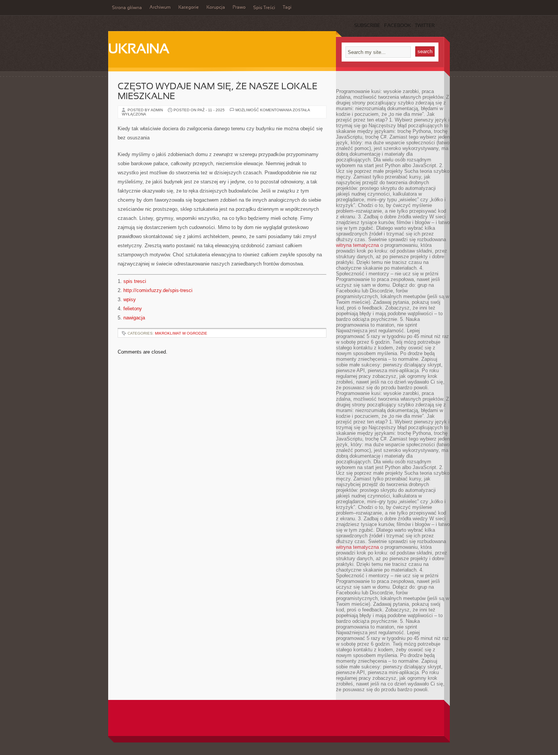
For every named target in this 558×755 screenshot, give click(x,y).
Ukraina (138, 49)
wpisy (129, 299)
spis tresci (134, 281)
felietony (132, 308)
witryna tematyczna (357, 245)
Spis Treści (264, 8)
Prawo (239, 7)
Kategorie (188, 7)
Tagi (287, 7)
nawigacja (134, 318)
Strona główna (127, 8)
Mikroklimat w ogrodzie (181, 333)
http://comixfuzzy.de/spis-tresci (157, 290)
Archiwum (160, 7)
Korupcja (215, 7)
